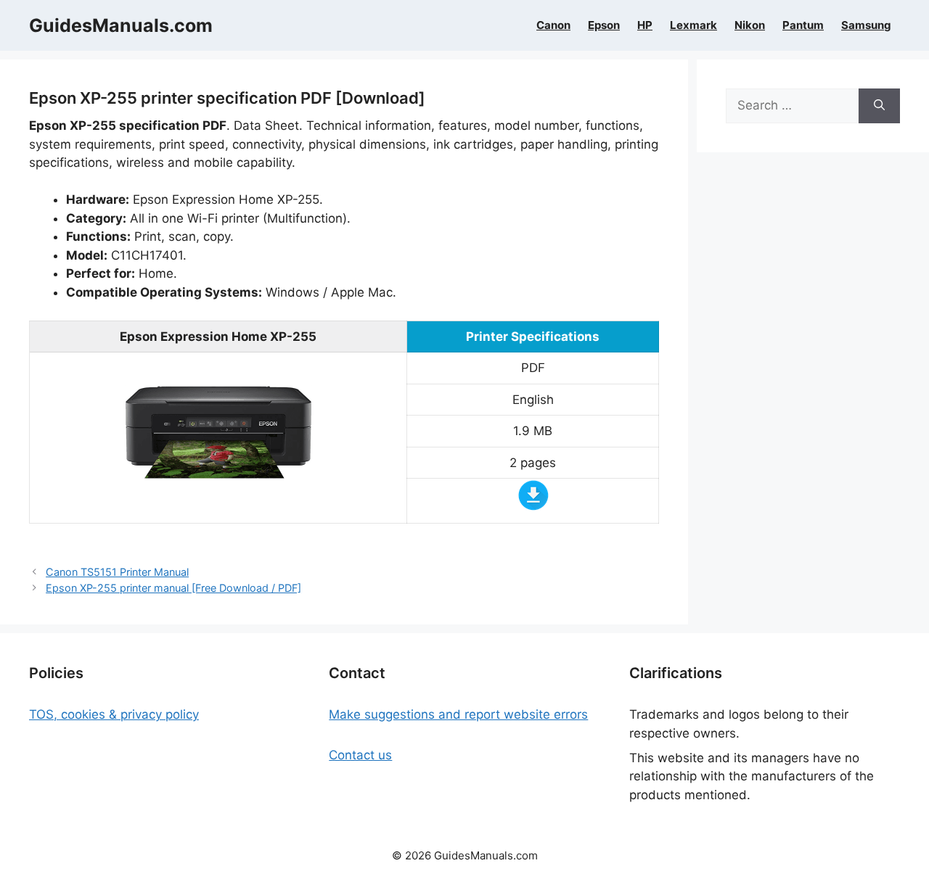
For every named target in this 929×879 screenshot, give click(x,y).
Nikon (749, 25)
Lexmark (693, 25)
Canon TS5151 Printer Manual (117, 572)
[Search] (879, 105)
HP (644, 25)
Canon (553, 25)
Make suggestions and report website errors (458, 714)
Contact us (360, 755)
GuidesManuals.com (121, 25)
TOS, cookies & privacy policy (114, 714)
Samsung (866, 25)
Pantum (803, 25)
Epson (604, 25)
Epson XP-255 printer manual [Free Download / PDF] (173, 588)
